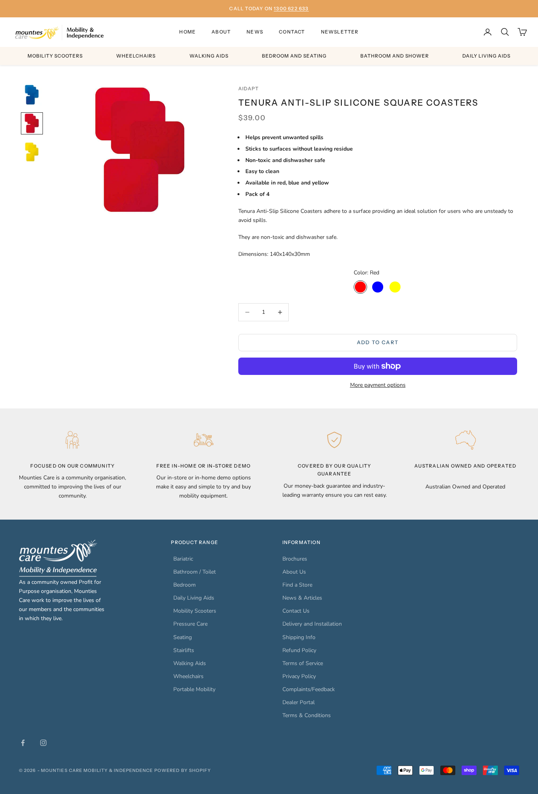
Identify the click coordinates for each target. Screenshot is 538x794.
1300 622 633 (291, 8)
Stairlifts (183, 650)
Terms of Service (302, 663)
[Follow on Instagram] (43, 743)
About (221, 32)
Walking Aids (208, 56)
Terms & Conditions (306, 715)
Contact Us (296, 611)
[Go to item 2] (32, 123)
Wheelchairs (136, 56)
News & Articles (302, 598)
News (255, 32)
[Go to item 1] (32, 95)
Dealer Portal (298, 702)
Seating (182, 637)
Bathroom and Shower (394, 56)
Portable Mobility (194, 689)
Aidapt (248, 88)
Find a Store (297, 585)
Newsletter (340, 32)
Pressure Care (190, 624)
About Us (294, 572)
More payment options (378, 385)
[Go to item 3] (32, 152)
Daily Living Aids (486, 56)
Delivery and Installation (312, 624)
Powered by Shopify (182, 770)
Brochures (294, 559)
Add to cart (378, 342)
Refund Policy (299, 650)
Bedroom (184, 585)
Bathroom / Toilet (194, 572)
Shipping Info (298, 637)
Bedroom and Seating (294, 56)
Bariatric (183, 559)
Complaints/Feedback (308, 689)
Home (187, 32)
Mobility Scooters (55, 56)
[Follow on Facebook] (23, 743)
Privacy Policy (299, 676)
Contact (292, 32)
